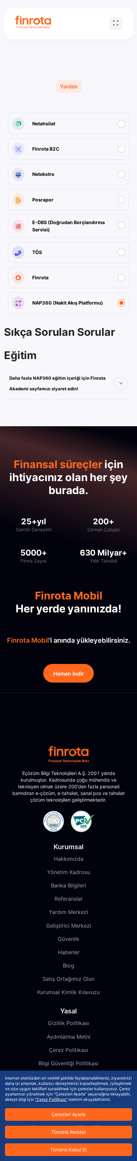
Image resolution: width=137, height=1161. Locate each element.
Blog (68, 965)
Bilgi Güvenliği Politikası (68, 1063)
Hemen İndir (68, 673)
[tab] (68, 383)
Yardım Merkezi (68, 912)
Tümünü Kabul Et (68, 1149)
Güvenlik (68, 939)
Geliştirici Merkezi (68, 925)
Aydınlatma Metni (68, 1036)
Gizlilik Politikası (68, 1023)
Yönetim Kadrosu (68, 872)
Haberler (68, 952)
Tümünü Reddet (68, 1132)
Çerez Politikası (68, 1050)
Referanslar (69, 898)
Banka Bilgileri (68, 885)
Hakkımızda (68, 858)
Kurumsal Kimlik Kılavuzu (68, 992)
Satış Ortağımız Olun (68, 978)
